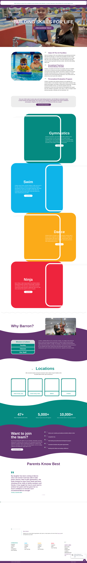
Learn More (28, 195)
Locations (66, 551)
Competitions (13, 548)
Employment (67, 549)
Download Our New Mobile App (70, 555)
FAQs (12, 547)
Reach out (59, 533)
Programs (13, 544)
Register (66, 548)
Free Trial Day (14, 550)
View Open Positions (17, 449)
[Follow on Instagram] (12, 552)
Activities (13, 546)
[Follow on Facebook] (11, 552)
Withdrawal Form (68, 552)
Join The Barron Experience (43, 104)
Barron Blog (67, 546)
